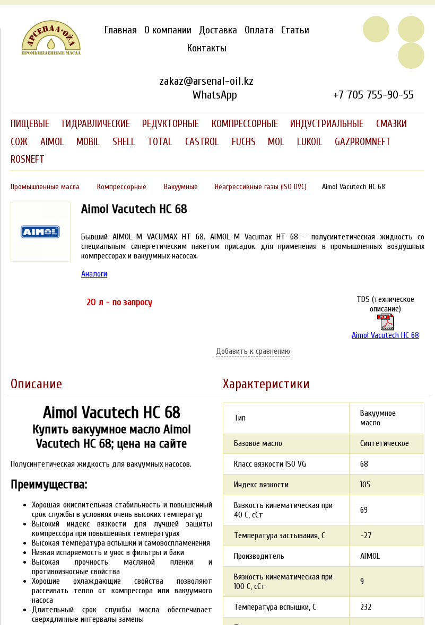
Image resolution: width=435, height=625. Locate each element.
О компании (168, 30)
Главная (121, 30)
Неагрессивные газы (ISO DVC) (261, 186)
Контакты (207, 48)
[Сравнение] (411, 29)
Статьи (295, 30)
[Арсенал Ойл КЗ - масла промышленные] (46, 52)
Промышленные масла (45, 186)
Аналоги (94, 274)
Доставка (218, 30)
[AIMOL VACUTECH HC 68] (41, 259)
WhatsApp (215, 95)
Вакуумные (181, 186)
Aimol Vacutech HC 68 (385, 335)
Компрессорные (121, 186)
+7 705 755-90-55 (373, 95)
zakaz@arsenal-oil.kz (206, 81)
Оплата (259, 30)
